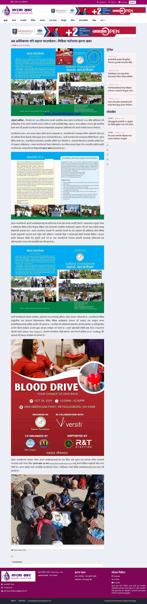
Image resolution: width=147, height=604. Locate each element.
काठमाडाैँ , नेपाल (9, 584)
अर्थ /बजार (53, 20)
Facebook (116, 576)
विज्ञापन (13, 600)
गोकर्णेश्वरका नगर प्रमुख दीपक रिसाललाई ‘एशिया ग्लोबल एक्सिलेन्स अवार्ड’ (121, 75)
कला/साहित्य (83, 20)
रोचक (14, 20)
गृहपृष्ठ (5, 20)
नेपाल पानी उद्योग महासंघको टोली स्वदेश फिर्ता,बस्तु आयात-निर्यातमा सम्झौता (120, 104)
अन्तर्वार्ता (23, 20)
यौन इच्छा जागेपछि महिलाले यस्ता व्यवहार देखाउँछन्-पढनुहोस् (120, 137)
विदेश (73, 20)
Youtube (117, 582)
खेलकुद (63, 20)
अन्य (102, 20)
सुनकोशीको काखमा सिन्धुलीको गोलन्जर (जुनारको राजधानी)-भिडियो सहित (121, 61)
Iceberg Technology (129, 601)
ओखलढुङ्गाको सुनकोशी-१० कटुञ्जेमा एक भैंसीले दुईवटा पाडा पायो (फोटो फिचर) (120, 123)
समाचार (42, 20)
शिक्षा (94, 20)
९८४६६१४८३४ (8, 587)
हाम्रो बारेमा (22, 600)
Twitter (116, 579)
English (132, 2)
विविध (33, 20)
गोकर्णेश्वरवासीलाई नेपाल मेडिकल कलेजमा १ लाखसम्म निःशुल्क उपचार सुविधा (121, 89)
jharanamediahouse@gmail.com (15, 591)
